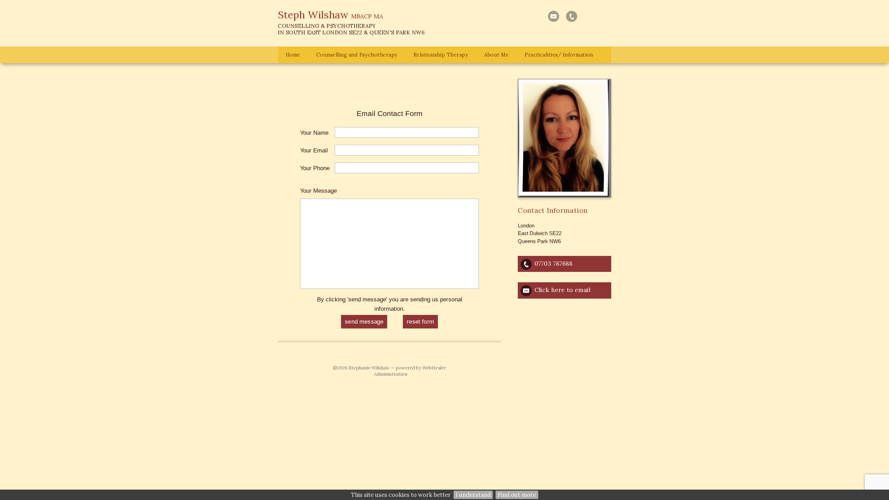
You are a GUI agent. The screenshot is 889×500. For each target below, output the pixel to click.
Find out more (517, 495)
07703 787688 (553, 263)
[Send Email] (553, 16)
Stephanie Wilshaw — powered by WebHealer (397, 368)
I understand (473, 495)
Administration (390, 374)
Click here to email (562, 290)
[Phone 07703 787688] (571, 16)
